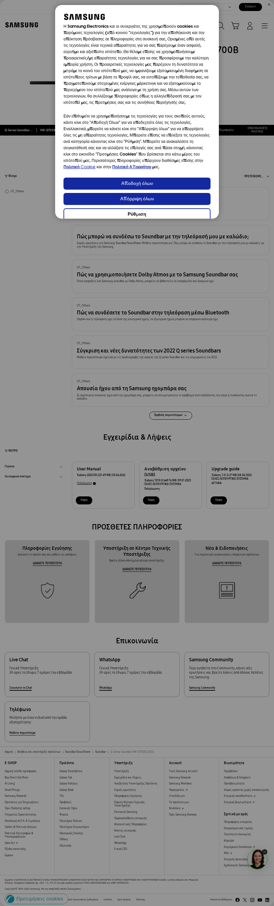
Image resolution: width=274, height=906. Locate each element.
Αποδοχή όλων (137, 183)
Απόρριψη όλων (137, 199)
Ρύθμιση (137, 214)
